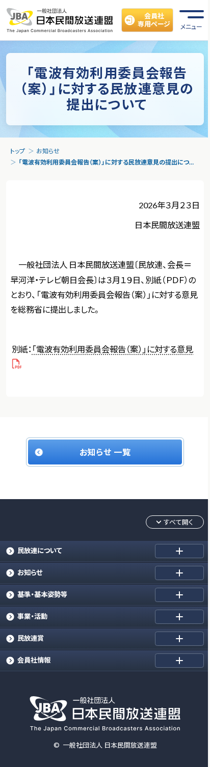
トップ (17, 151)
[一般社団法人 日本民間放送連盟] (59, 20)
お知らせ (48, 151)
